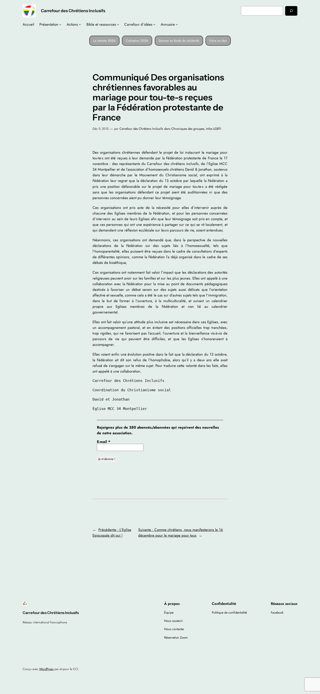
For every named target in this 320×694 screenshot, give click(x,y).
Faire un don (218, 40)
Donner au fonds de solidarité (179, 40)
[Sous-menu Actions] (80, 24)
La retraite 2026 (104, 40)
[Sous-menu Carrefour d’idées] (154, 24)
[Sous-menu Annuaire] (177, 24)
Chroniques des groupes (187, 128)
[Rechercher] (291, 10)
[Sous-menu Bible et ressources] (118, 24)
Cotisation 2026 (137, 40)
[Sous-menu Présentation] (60, 24)
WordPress (46, 669)
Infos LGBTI (213, 128)
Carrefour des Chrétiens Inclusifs (73, 10)
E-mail (103, 441)
